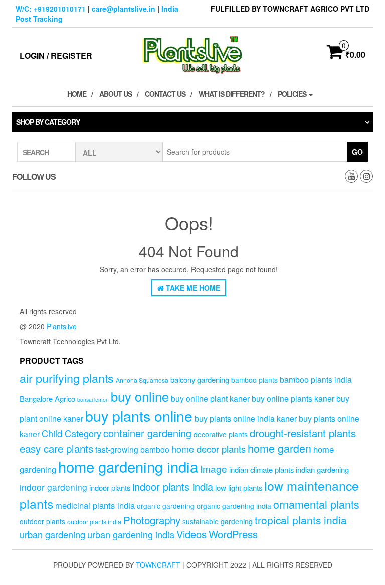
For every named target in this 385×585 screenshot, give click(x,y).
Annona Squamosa (142, 380)
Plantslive (62, 326)
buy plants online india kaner (246, 418)
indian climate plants (261, 469)
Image (213, 468)
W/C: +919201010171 (51, 9)
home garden (279, 448)
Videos (191, 534)
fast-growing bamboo (132, 449)
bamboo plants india (316, 379)
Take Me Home (192, 288)
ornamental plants (316, 504)
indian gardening (322, 469)
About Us (115, 94)
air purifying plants (67, 377)
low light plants (238, 487)
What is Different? (232, 94)
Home (76, 94)
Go (357, 152)
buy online (140, 395)
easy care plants (56, 448)
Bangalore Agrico (47, 398)
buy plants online (138, 415)
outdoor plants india (94, 521)
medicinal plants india (95, 505)
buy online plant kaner (210, 398)
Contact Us (165, 94)
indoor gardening (53, 487)
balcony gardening (199, 379)
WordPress (233, 534)
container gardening (147, 433)
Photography (151, 519)
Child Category (71, 433)
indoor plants (109, 487)
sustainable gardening (217, 521)
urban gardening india (130, 534)
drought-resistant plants (303, 432)
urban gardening (52, 534)
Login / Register (56, 55)
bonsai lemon (93, 399)
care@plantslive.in (123, 9)
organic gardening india (234, 506)
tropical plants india (301, 519)
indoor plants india (172, 486)
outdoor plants (42, 521)
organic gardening (166, 506)
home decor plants (208, 448)
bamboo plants (254, 380)
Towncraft (158, 565)
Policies (293, 94)
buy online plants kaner (293, 398)
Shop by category (48, 122)
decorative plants (221, 434)
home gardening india (128, 466)
